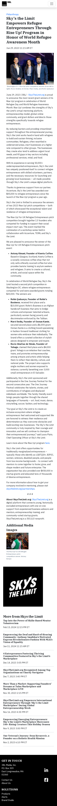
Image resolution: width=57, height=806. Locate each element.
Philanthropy (12, 14)
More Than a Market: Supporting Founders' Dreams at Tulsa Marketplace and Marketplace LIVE (27, 686)
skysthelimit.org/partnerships (20, 488)
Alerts (4, 797)
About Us (6, 783)
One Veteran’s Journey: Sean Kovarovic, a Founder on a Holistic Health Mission (26, 737)
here (47, 443)
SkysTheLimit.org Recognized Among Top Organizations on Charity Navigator (26, 671)
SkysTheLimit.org (36, 94)
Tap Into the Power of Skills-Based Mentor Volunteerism (27, 621)
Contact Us (7, 780)
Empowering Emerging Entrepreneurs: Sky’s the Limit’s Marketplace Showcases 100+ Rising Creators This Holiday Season (26, 722)
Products (6, 793)
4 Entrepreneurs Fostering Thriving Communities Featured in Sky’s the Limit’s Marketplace (26, 656)
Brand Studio (8, 800)
